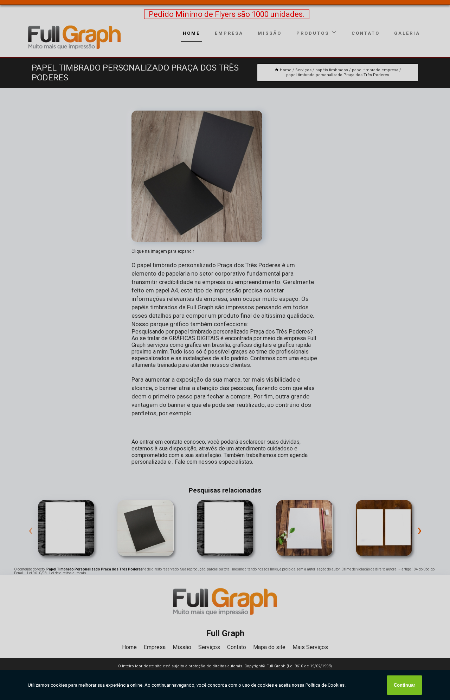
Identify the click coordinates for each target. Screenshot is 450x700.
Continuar (404, 685)
